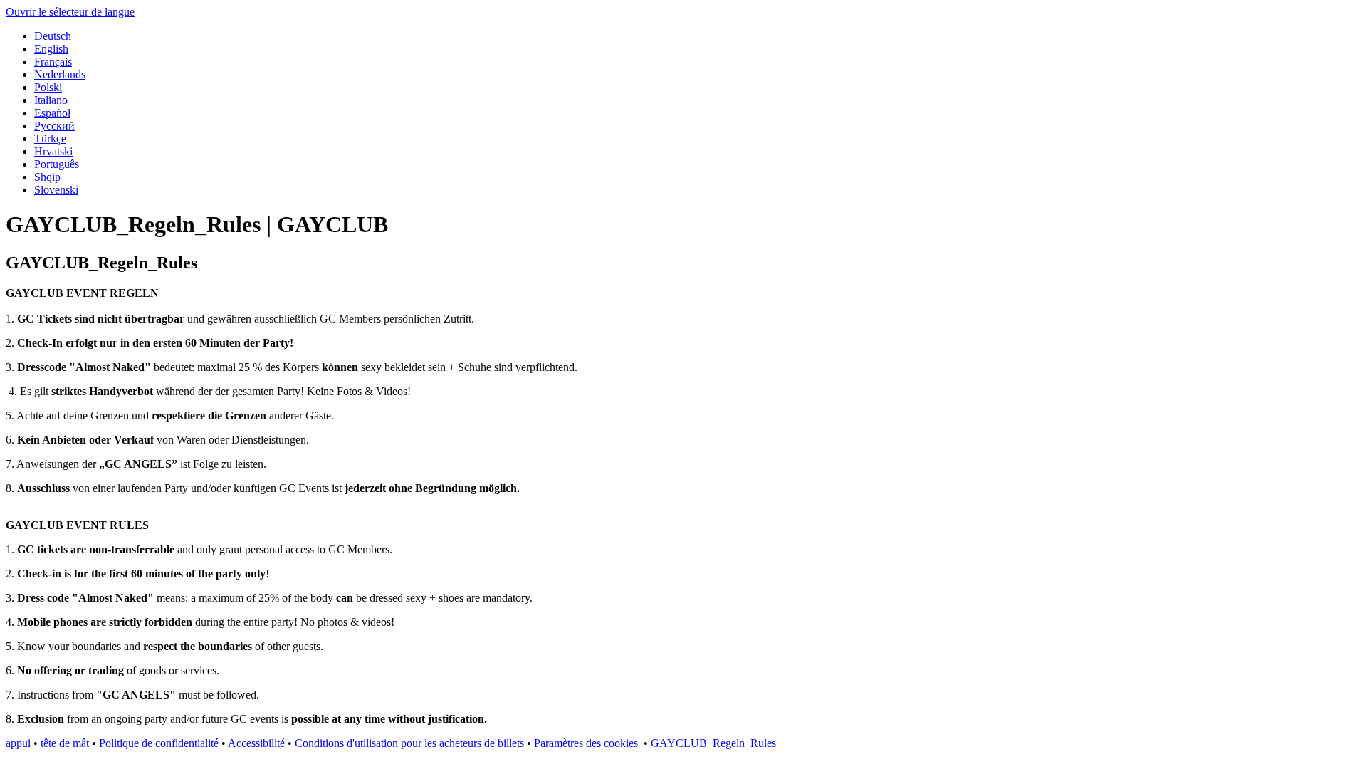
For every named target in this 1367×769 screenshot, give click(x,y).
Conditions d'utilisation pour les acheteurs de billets (411, 743)
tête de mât (65, 743)
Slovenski (56, 190)
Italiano (51, 100)
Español (52, 113)
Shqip (47, 177)
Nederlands (59, 74)
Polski (48, 87)
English (51, 49)
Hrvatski (53, 151)
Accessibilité (256, 743)
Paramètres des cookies (586, 743)
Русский (54, 126)
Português (56, 164)
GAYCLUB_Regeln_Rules (713, 743)
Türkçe (50, 138)
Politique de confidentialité (159, 743)
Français (53, 62)
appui (18, 743)
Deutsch (52, 36)
